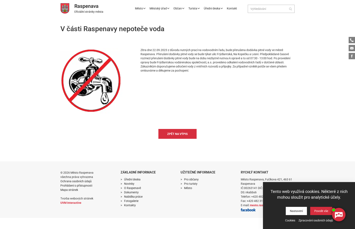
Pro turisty (190, 183)
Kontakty (130, 205)
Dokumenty (131, 192)
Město (139, 8)
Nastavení (296, 211)
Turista (192, 8)
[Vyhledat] (290, 9)
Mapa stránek (69, 189)
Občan (177, 8)
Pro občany (191, 179)
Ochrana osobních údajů (76, 181)
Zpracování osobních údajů (316, 220)
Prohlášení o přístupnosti (76, 185)
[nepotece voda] (91, 81)
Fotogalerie (131, 201)
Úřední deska (212, 8)
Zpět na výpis (177, 134)
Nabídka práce (133, 196)
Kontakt (232, 8)
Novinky (129, 183)
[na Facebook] (248, 209)
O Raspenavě (132, 188)
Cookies (290, 220)
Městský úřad (158, 8)
